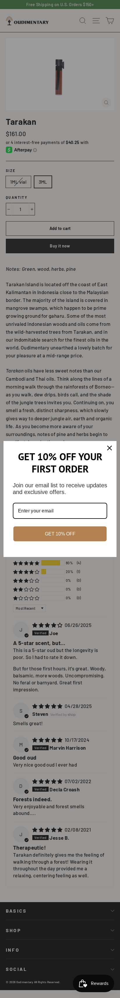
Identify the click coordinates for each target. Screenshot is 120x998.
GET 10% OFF (60, 533)
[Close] (110, 448)
